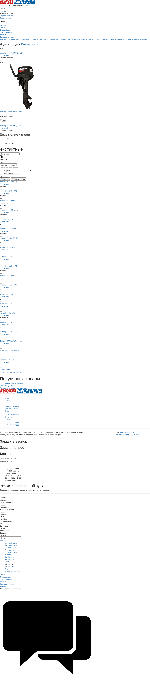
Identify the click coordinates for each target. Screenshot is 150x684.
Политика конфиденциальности (127, 434)
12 (20, 372)
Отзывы (3, 27)
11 (17, 372)
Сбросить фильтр (18, 179)
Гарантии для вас (6, 385)
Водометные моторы (124, 39)
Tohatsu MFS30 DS (7, 247)
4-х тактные (102, 39)
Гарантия (8, 403)
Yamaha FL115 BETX (8, 228)
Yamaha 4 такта (65, 39)
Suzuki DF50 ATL (6, 303)
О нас (7, 411)
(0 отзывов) (4, 55)
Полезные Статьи (11, 408)
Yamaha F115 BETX (7, 200)
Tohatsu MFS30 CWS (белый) (11, 341)
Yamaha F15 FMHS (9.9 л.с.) (11, 53)
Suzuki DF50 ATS (6, 256)
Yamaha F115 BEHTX (8, 275)
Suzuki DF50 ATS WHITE (9, 350)
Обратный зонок (6, 15)
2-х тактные (111, 39)
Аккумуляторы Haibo (140, 39)
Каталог (3, 25)
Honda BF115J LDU (7, 313)
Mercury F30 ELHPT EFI (9, 238)
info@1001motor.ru (127, 432)
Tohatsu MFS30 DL (7, 294)
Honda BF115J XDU (7, 360)
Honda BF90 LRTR (7, 219)
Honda (95, 39)
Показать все (29, 44)
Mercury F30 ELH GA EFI (9, 285)
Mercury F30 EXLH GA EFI (10, 331)
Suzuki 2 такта (76, 39)
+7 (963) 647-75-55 (12, 425)
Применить (5, 179)
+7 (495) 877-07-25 (12, 422)
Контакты (3, 34)
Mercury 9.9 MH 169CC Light (11, 111)
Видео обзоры (5, 30)
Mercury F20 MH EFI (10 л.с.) (11, 125)
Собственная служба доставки (11, 383)
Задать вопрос (5, 18)
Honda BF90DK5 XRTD (8, 191)
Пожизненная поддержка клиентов (13, 388)
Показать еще (5, 369)
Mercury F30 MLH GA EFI (9, 210)
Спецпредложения (7, 32)
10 (15, 372)
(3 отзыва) (4, 128)
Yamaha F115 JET (7, 322)
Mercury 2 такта (6, 39)
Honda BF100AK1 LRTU (9, 266)
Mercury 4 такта (18, 39)
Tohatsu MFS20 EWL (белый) (11, 182)
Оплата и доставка (7, 37)
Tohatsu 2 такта (30, 39)
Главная (8, 400)
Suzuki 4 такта (87, 39)
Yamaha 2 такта (54, 39)
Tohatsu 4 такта (42, 39)
